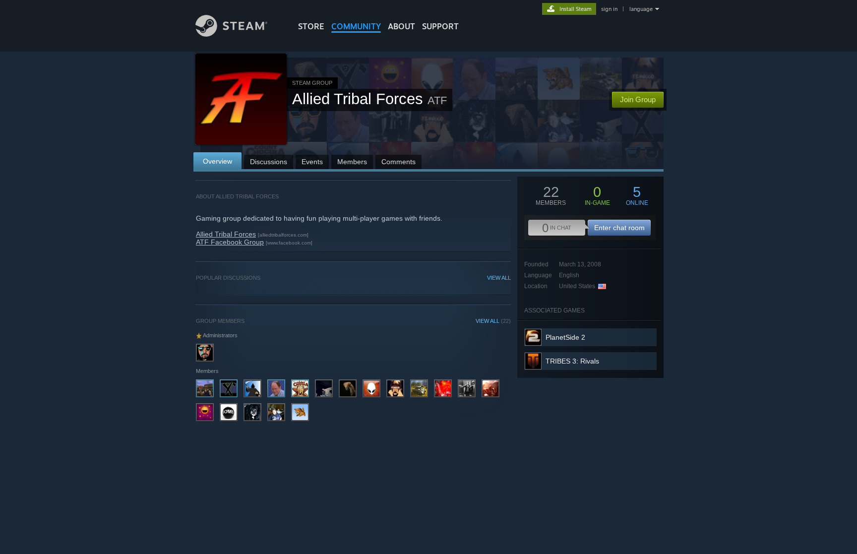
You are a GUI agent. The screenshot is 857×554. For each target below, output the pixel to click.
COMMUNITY (356, 26)
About (401, 26)
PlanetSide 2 (565, 337)
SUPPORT (440, 26)
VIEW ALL (499, 278)
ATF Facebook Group (230, 242)
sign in (609, 8)
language (641, 8)
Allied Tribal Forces (226, 234)
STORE (311, 26)
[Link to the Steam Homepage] (231, 34)
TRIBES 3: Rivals (572, 361)
